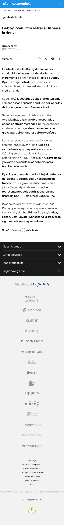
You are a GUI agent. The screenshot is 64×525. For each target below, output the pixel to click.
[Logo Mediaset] (32, 285)
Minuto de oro (33, 10)
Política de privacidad (32, 468)
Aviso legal (32, 460)
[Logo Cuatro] (32, 320)
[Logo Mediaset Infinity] (32, 299)
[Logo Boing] (32, 362)
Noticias (7, 10)
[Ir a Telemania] (21, 3)
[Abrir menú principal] (59, 3)
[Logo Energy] (32, 372)
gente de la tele (12, 17)
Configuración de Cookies (32, 472)
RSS (32, 485)
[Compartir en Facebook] (59, 59)
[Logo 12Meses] (32, 414)
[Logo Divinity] (32, 331)
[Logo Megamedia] (33, 499)
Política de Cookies (32, 477)
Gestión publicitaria (32, 481)
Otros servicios (12, 254)
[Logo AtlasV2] (32, 424)
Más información (13, 262)
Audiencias (19, 10)
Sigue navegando (14, 271)
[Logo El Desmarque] (32, 341)
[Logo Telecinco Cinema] (32, 404)
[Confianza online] (32, 513)
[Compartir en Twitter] (46, 59)
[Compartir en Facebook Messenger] (52, 59)
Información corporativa (32, 464)
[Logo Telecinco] (32, 310)
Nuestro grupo (12, 246)
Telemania (16, 230)
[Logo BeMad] (32, 383)
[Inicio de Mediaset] (5, 3)
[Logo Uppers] (32, 393)
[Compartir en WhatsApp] (39, 59)
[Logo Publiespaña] (32, 435)
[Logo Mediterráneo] (32, 446)
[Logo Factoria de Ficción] (32, 351)
